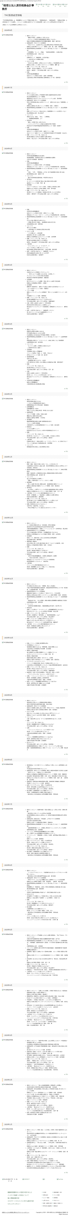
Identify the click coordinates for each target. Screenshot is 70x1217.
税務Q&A (56, 1205)
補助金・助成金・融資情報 (58, 1203)
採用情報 (56, 1197)
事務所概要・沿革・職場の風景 (58, 1192)
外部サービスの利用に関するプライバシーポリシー (15, 1212)
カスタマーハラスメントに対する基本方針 (21, 1201)
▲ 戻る (66, 82)
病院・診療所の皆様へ (47, 1203)
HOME (44, 1192)
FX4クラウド (56, 1200)
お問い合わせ (46, 1200)
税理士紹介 (45, 1195)
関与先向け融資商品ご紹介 (47, 1205)
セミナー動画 (46, 1197)
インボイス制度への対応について (18, 1195)
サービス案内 (57, 1195)
